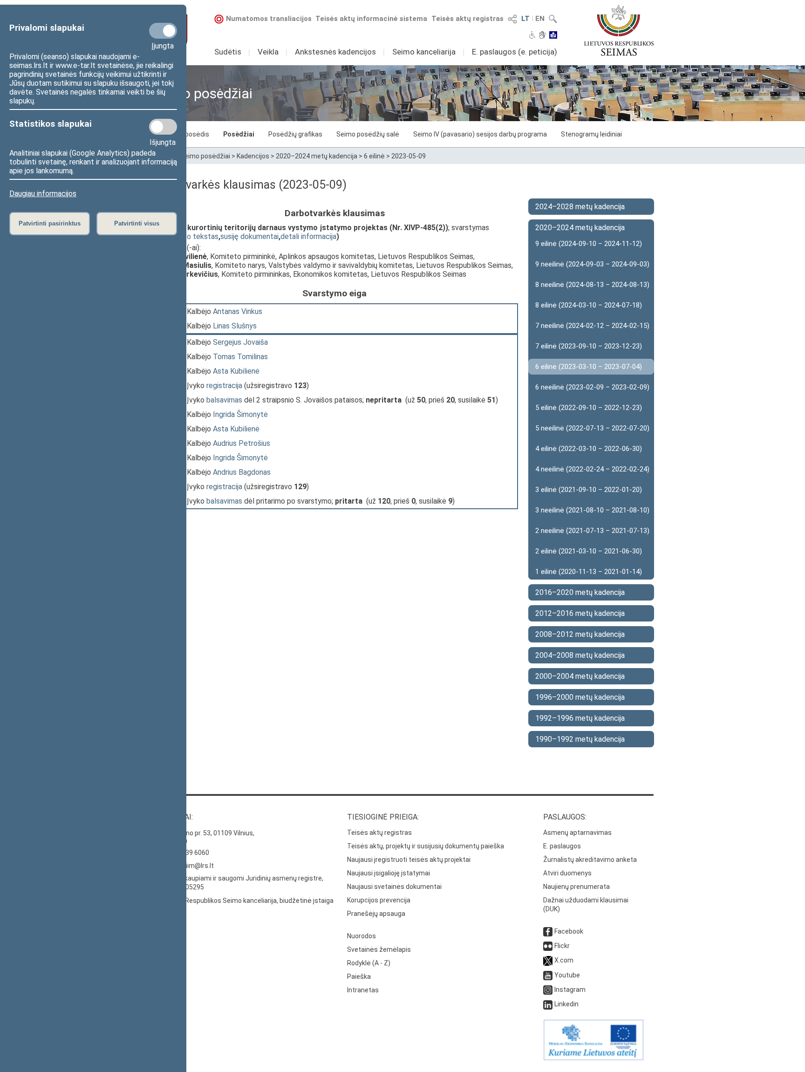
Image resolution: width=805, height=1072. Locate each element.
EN (540, 18)
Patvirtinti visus (136, 223)
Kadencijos (253, 156)
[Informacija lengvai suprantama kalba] (553, 36)
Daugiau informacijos (42, 193)
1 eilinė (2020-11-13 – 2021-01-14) (588, 571)
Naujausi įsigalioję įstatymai (388, 873)
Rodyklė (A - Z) (368, 963)
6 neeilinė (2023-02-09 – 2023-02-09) (592, 387)
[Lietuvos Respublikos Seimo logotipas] (619, 30)
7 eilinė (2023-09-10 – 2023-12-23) (588, 346)
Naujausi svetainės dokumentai (394, 886)
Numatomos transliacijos (269, 18)
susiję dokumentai (249, 236)
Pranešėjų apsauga (376, 913)
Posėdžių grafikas (295, 134)
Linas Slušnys (235, 325)
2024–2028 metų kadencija (580, 206)
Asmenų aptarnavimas (577, 832)
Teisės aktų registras (467, 18)
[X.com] (548, 960)
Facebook (568, 931)
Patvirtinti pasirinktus (50, 223)
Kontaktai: (172, 817)
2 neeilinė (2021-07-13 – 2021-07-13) (592, 530)
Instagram (570, 989)
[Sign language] (542, 36)
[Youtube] (548, 975)
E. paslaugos (562, 846)
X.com (563, 960)
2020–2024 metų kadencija (316, 156)
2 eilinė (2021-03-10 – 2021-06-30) (588, 551)
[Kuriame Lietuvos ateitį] (593, 1058)
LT (525, 18)
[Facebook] (548, 931)
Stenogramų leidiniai (591, 134)
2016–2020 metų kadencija (580, 592)
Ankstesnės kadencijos (335, 51)
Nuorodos (361, 936)
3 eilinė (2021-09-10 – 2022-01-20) (588, 489)
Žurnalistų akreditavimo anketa (590, 859)
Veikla (268, 51)
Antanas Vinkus (237, 311)
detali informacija (308, 236)
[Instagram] (548, 989)
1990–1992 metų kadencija (580, 739)
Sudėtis (227, 51)
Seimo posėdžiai (205, 156)
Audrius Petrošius (241, 443)
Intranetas (363, 990)
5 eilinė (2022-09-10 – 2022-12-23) (588, 407)
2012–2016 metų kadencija (580, 613)
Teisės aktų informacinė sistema (371, 18)
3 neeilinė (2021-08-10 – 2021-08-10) (592, 510)
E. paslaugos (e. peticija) (514, 51)
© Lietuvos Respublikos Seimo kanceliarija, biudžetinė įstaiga (242, 900)
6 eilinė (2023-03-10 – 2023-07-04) (588, 366)
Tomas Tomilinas (240, 356)
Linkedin (566, 1004)
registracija (224, 385)
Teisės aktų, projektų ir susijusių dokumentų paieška (425, 846)
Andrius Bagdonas (242, 472)
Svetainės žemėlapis (379, 949)
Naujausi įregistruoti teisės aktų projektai (409, 859)
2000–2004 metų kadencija (580, 676)
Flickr (562, 945)
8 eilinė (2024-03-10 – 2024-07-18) (588, 305)
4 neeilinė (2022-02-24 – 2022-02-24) (592, 469)
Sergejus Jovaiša (240, 342)
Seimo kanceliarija (424, 51)
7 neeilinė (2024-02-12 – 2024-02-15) (592, 325)
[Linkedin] (548, 1004)
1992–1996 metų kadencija (580, 718)
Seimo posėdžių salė (367, 134)
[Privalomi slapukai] (163, 31)
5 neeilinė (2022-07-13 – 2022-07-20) (592, 428)
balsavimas (224, 400)
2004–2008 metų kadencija (580, 655)
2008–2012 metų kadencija (580, 634)
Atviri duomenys (567, 873)
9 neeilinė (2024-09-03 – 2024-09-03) (592, 264)
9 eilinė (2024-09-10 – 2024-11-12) (588, 243)
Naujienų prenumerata (576, 886)
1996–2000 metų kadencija (580, 697)
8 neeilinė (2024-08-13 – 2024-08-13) (592, 284)
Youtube (567, 975)
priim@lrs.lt (197, 865)
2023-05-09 (408, 156)
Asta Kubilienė (236, 371)
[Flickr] (548, 945)
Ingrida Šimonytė (240, 414)
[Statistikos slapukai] (163, 127)
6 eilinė (374, 156)
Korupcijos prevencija (378, 900)
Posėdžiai (238, 134)
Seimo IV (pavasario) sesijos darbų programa (480, 134)
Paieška (359, 976)
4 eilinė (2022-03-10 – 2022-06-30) (588, 448)
